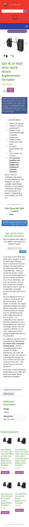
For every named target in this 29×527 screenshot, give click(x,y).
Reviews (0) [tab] (8, 394)
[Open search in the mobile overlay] (14, 11)
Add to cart (10, 90)
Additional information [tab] (12, 390)
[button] (14, 223)
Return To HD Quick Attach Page (17, 31)
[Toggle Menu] (25, 26)
